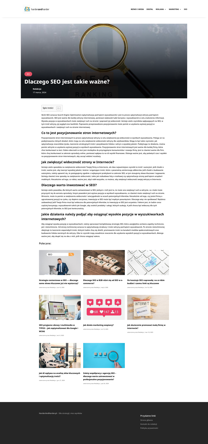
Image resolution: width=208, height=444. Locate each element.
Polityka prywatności (149, 428)
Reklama (160, 9)
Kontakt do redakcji (148, 424)
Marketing (174, 9)
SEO (185, 9)
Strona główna (146, 420)
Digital (149, 9)
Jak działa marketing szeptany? (98, 325)
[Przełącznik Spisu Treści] (57, 108)
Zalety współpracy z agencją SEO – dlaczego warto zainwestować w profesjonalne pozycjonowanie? (99, 376)
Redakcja (52, 287)
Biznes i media (137, 9)
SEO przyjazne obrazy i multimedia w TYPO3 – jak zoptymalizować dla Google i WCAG (58, 328)
